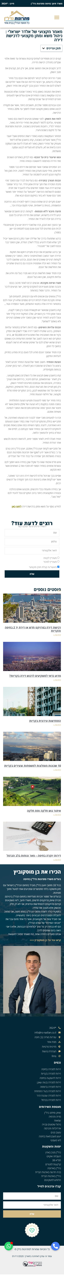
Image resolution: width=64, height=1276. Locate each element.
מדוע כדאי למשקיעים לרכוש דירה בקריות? (35, 676)
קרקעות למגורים (53, 1164)
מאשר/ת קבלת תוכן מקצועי (43, 567)
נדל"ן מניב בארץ (53, 1152)
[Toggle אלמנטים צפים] (8, 1246)
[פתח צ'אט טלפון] (55, 1246)
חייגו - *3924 (8, 3)
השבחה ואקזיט (54, 1156)
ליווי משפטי (55, 1140)
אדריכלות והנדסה (52, 1128)
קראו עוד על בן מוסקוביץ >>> (45, 940)
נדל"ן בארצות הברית (51, 1176)
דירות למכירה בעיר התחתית (47, 1091)
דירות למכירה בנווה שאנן (49, 1082)
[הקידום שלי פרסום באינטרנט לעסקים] (32, 1266)
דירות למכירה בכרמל (51, 1100)
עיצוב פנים (56, 1132)
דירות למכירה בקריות (51, 1073)
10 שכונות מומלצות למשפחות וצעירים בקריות (32, 766)
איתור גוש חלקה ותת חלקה (44, 811)
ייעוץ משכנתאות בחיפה (50, 1136)
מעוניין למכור (50, 562)
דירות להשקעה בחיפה (50, 1078)
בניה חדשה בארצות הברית (48, 1172)
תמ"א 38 (56, 1160)
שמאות (57, 1120)
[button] (57, 17)
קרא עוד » (57, 634)
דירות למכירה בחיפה (51, 1069)
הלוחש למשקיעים (52, 1180)
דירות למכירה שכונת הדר (49, 1095)
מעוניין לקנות (50, 558)
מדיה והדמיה (55, 1116)
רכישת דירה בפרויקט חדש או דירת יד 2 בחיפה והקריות (33, 629)
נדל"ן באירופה (54, 1168)
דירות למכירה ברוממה (50, 1087)
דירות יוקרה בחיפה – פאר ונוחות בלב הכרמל (34, 855)
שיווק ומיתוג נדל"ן (52, 1112)
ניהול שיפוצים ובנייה (51, 1124)
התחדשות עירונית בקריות (45, 721)
